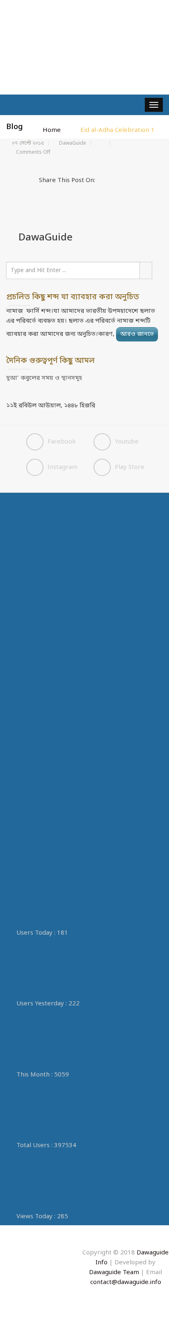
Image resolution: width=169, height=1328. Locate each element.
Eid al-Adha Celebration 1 (117, 130)
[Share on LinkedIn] (133, 180)
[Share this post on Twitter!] (111, 180)
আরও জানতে (137, 334)
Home (52, 130)
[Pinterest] (143, 180)
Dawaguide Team (115, 1272)
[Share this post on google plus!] (122, 180)
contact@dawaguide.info (125, 1282)
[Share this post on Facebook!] (101, 180)
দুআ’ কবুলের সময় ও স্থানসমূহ (44, 378)
